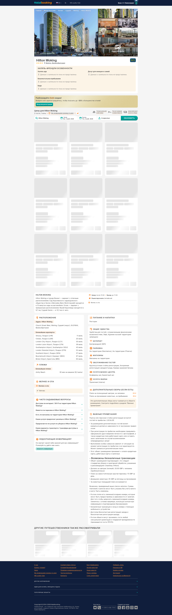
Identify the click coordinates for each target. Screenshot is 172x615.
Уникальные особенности (121, 575)
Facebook (123, 607)
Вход (120, 3)
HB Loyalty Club (75, 3)
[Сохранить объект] (38, 52)
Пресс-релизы (92, 573)
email (95, 607)
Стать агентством (93, 575)
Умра (36, 570)
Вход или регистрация (44, 104)
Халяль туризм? (39, 567)
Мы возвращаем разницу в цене (45, 573)
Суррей (68, 10)
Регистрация (129, 3)
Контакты (64, 575)
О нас (36, 565)
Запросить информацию (45, 449)
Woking (76, 10)
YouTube (127, 607)
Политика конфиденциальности (71, 570)
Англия (60, 10)
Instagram (132, 607)
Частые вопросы (66, 573)
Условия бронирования (68, 567)
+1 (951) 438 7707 (108, 608)
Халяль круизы (118, 570)
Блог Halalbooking (93, 565)
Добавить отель (118, 565)
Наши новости (91, 570)
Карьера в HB (117, 567)
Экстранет (116, 573)
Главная (38, 10)
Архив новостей (92, 567)
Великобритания (49, 10)
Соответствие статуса (68, 565)
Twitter (119, 607)
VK (136, 607)
